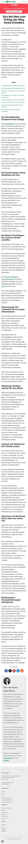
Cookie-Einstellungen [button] (6, 808)
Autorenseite (7, 758)
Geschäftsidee (9, 124)
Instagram (3, 829)
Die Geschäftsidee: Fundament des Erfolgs (13, 85)
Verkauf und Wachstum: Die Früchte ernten (13, 102)
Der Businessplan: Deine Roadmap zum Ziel (13, 88)
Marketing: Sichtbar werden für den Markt (13, 100)
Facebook (3, 824)
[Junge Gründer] (8, 2)
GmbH (3, 286)
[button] (24, 2)
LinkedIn (6, 760)
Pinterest (3, 831)
